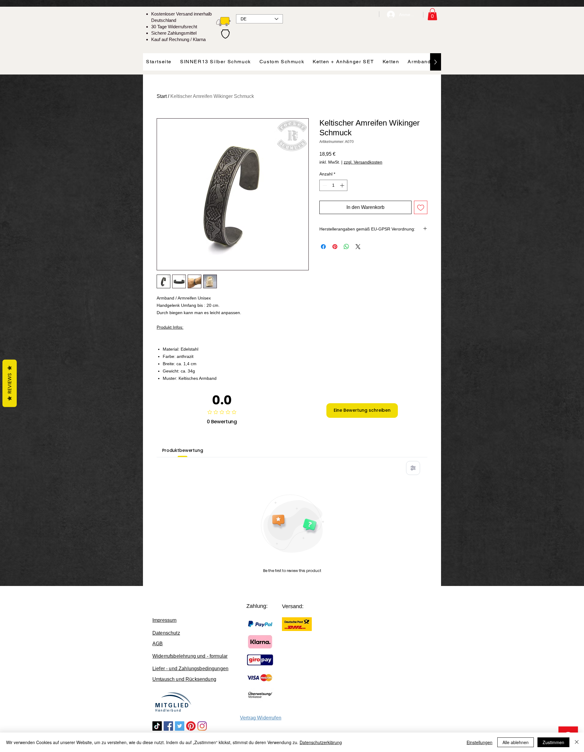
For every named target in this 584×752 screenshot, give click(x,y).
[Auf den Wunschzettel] (420, 207)
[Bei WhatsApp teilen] (346, 246)
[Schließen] (576, 742)
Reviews (9, 383)
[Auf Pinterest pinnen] (335, 246)
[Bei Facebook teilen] (323, 246)
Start (162, 96)
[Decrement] (324, 185)
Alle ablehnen (515, 742)
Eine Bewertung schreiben (362, 410)
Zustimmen (553, 742)
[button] (432, 14)
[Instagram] (202, 726)
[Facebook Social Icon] (168, 726)
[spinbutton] (333, 185)
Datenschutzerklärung (321, 742)
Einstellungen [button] (479, 742)
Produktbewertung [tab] (182, 450)
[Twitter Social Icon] (179, 726)
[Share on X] (358, 246)
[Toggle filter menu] (413, 468)
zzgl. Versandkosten (363, 162)
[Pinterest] (191, 726)
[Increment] (342, 185)
